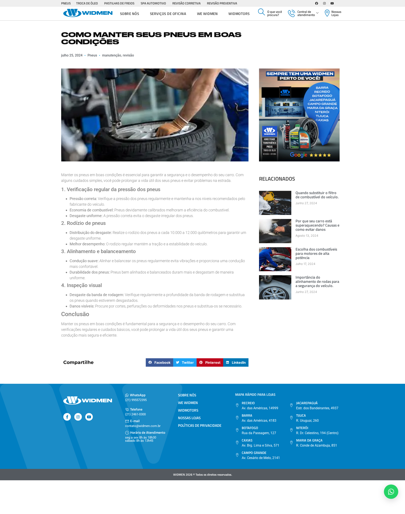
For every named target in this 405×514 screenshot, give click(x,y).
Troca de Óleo (87, 3)
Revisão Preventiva (222, 3)
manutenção (111, 55)
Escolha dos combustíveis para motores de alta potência (316, 253)
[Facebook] (317, 3)
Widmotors (239, 13)
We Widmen (207, 13)
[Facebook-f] (67, 417)
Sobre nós (129, 13)
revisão (128, 55)
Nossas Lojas (336, 13)
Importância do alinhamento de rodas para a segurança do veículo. (317, 281)
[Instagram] (324, 3)
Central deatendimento (306, 13)
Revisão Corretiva (186, 3)
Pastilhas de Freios (119, 3)
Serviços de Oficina (168, 13)
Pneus (66, 3)
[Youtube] (332, 3)
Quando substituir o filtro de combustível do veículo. (317, 195)
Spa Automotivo (153, 3)
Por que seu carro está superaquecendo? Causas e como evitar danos (317, 225)
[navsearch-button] (261, 12)
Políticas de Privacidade (199, 425)
